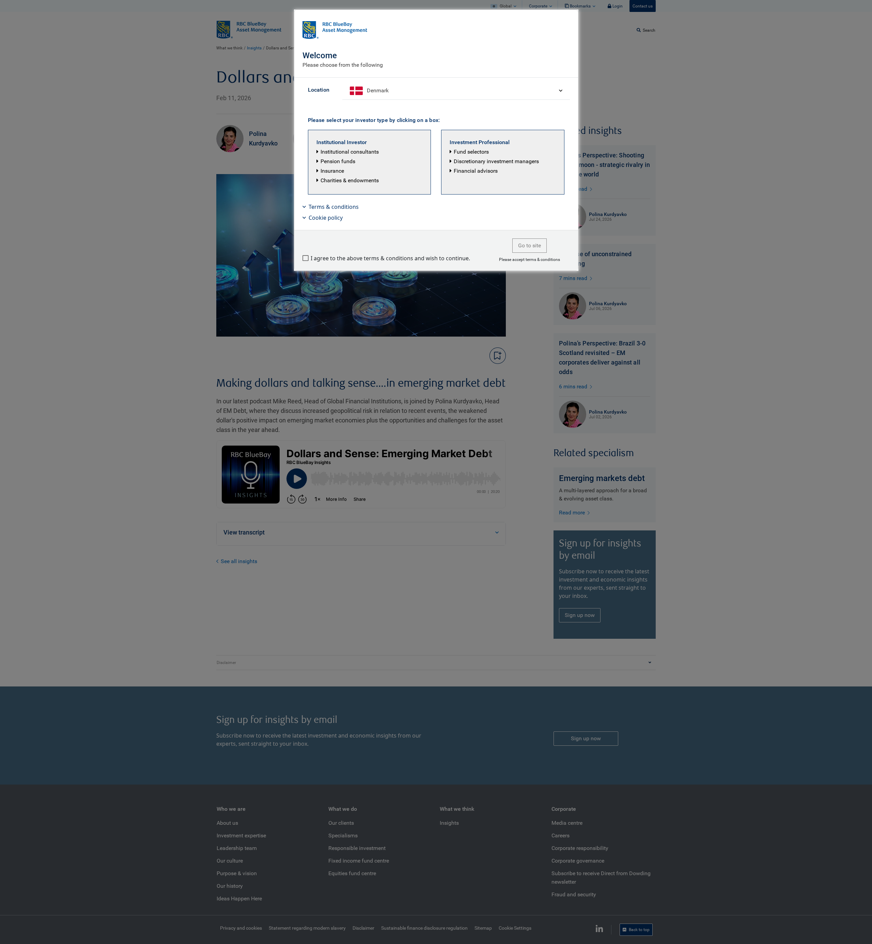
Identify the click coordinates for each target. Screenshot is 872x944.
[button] (369, 162)
